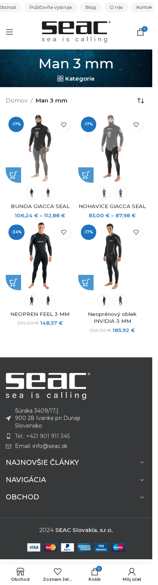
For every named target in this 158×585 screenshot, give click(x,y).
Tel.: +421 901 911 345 (42, 436)
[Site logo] (76, 31)
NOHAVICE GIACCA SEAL (112, 206)
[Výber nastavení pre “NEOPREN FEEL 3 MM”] (13, 282)
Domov (17, 100)
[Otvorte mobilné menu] (9, 32)
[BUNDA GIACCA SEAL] (40, 148)
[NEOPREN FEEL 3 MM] (40, 256)
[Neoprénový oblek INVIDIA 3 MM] (112, 256)
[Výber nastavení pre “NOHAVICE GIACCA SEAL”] (86, 175)
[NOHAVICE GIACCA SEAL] (112, 148)
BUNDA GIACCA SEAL (40, 206)
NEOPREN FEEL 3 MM (39, 314)
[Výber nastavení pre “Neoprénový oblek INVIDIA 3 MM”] (86, 282)
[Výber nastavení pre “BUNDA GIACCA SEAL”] (13, 175)
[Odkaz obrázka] (48, 385)
